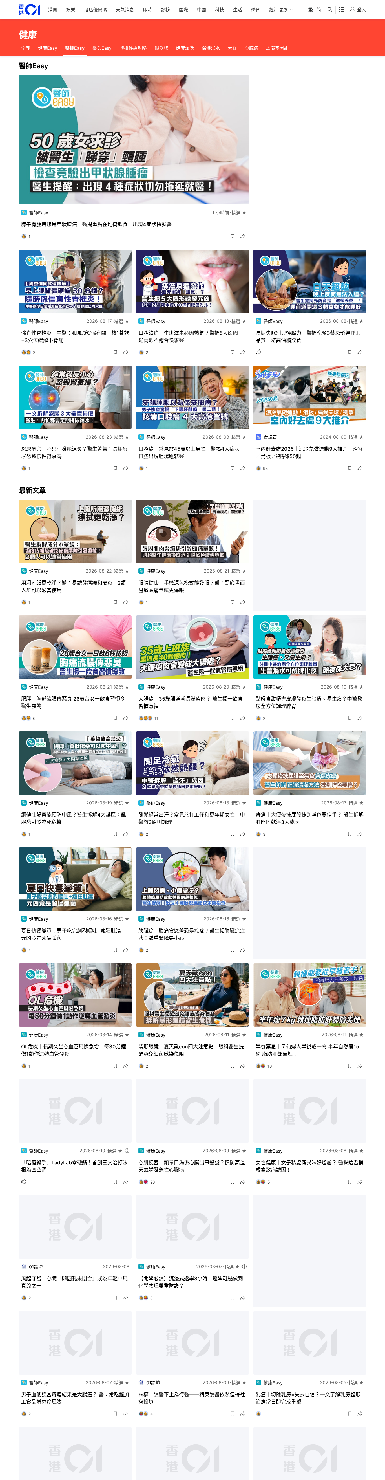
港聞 (52, 9)
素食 (232, 48)
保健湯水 (211, 48)
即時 (147, 9)
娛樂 (70, 9)
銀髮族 (161, 48)
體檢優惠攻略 (133, 48)
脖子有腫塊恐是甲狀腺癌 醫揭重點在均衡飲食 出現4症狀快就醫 (96, 224)
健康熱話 (185, 48)
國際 (183, 9)
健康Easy (47, 48)
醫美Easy (102, 48)
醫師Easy (75, 48)
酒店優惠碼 (95, 9)
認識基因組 (277, 48)
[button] (232, 236)
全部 (25, 48)
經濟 (273, 9)
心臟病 (251, 48)
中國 (201, 9)
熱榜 (165, 9)
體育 (255, 9)
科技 (219, 9)
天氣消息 (125, 9)
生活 (237, 9)
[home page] (29, 10)
